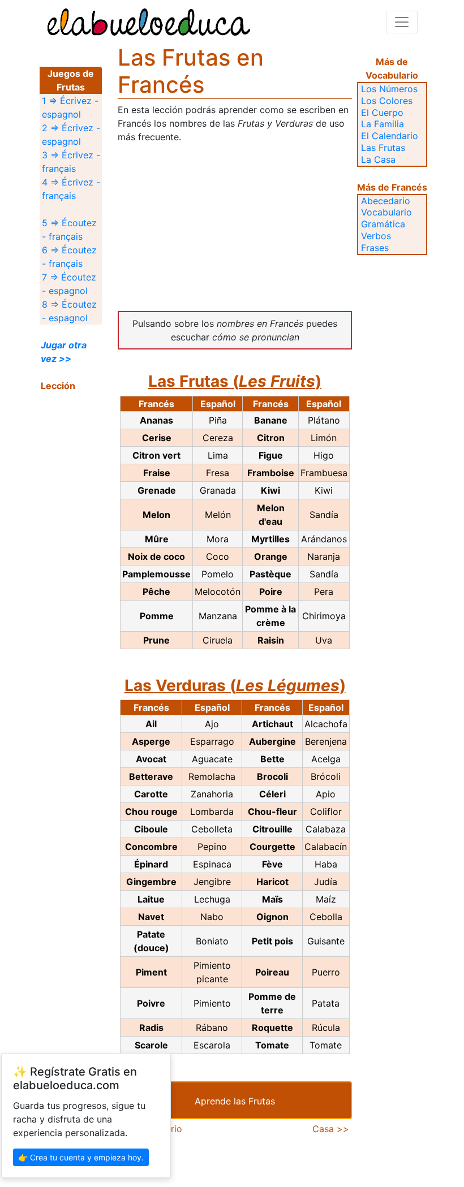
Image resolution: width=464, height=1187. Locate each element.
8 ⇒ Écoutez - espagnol (69, 311)
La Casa (378, 159)
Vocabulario (386, 212)
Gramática (383, 224)
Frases (375, 247)
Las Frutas (383, 147)
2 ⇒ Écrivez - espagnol (71, 134)
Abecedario (385, 200)
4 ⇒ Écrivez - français (71, 188)
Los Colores (387, 100)
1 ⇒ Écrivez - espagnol (70, 107)
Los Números (389, 88)
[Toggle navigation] (402, 22)
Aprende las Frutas (235, 1101)
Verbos (376, 235)
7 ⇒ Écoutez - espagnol (69, 283)
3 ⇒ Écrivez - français (71, 161)
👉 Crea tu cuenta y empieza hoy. (81, 1157)
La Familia (382, 124)
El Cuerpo (382, 112)
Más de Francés (392, 187)
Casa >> (330, 1128)
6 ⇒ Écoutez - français (69, 256)
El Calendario (389, 135)
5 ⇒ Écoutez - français (69, 229)
